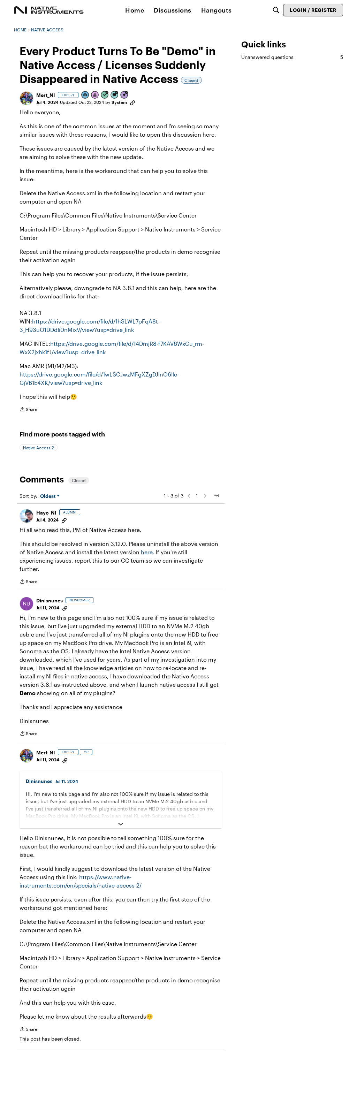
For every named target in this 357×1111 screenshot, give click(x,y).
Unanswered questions (292, 57)
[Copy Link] (132, 102)
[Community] (49, 10)
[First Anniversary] (95, 95)
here (147, 552)
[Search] (276, 10)
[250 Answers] (105, 95)
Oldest (48, 496)
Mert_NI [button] (45, 95)
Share (28, 410)
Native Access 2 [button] (38, 447)
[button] (26, 98)
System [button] (119, 102)
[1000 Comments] (115, 95)
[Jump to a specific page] (216, 495)
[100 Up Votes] (124, 95)
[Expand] (121, 824)
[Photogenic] (85, 95)
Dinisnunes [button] (49, 600)
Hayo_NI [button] (46, 513)
